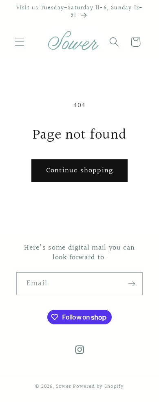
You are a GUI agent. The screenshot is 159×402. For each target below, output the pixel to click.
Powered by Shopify (98, 386)
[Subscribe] (131, 283)
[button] (20, 42)
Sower (63, 386)
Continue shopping (79, 170)
